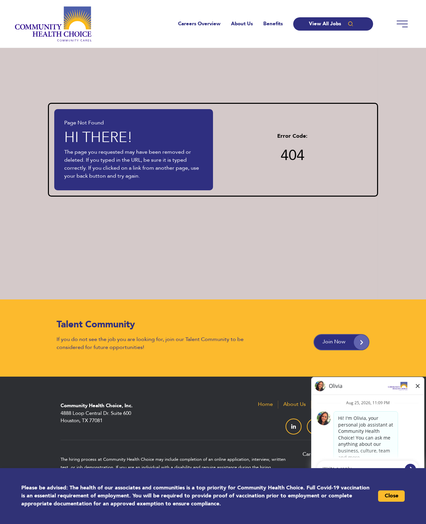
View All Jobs (325, 24)
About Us (242, 24)
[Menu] (402, 24)
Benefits (273, 24)
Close (391, 496)
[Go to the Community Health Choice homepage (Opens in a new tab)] (53, 24)
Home (265, 404)
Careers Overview (199, 24)
